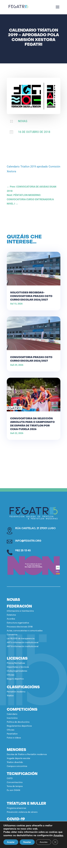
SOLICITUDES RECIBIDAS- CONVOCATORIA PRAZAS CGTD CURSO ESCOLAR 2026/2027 (31, 296)
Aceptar (11, 842)
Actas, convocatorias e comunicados (25, 631)
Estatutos (11, 615)
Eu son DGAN (13, 790)
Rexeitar (27, 842)
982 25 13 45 (23, 550)
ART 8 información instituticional (22, 647)
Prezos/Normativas (16, 663)
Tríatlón (10, 696)
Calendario (12, 714)
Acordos (11, 619)
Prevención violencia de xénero (22, 812)
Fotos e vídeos (14, 738)
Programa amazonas (16, 808)
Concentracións (15, 783)
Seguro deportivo (15, 679)
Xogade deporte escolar (18, 759)
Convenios (12, 635)
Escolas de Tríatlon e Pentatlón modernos (27, 755)
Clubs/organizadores (17, 671)
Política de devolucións (18, 722)
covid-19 (16, 819)
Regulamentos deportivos (19, 726)
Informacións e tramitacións (20, 611)
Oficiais (10, 675)
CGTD (10, 779)
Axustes (58, 835)
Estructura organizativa (18, 623)
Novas (22, 121)
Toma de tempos (15, 786)
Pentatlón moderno (16, 692)
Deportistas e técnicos (18, 667)
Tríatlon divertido (15, 762)
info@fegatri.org (28, 541)
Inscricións (12, 718)
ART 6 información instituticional (22, 643)
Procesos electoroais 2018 (20, 627)
